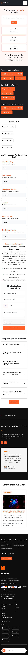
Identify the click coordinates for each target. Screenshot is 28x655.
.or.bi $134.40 (20, 78)
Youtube (6, 636)
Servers (3, 606)
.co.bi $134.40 (17, 74)
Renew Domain (7, 93)
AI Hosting (3, 608)
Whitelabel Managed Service (8, 594)
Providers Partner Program (7, 596)
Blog (16, 604)
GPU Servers (4, 611)
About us (17, 609)
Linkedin (6, 632)
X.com (15, 628)
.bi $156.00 (6, 74)
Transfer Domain (8, 98)
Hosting (3, 613)
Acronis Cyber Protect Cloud (6, 618)
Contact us (17, 612)
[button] (5, 306)
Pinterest (16, 636)
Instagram (16, 632)
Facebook (6, 628)
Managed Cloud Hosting (6, 604)
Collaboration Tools (5, 621)
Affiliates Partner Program (7, 598)
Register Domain (8, 89)
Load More (13, 402)
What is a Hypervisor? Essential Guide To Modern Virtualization (14, 512)
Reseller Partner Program (7, 592)
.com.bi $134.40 (7, 78)
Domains (3, 615)
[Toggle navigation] (25, 3)
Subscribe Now (6, 558)
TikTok (5, 640)
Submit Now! (13, 328)
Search (14, 22)
